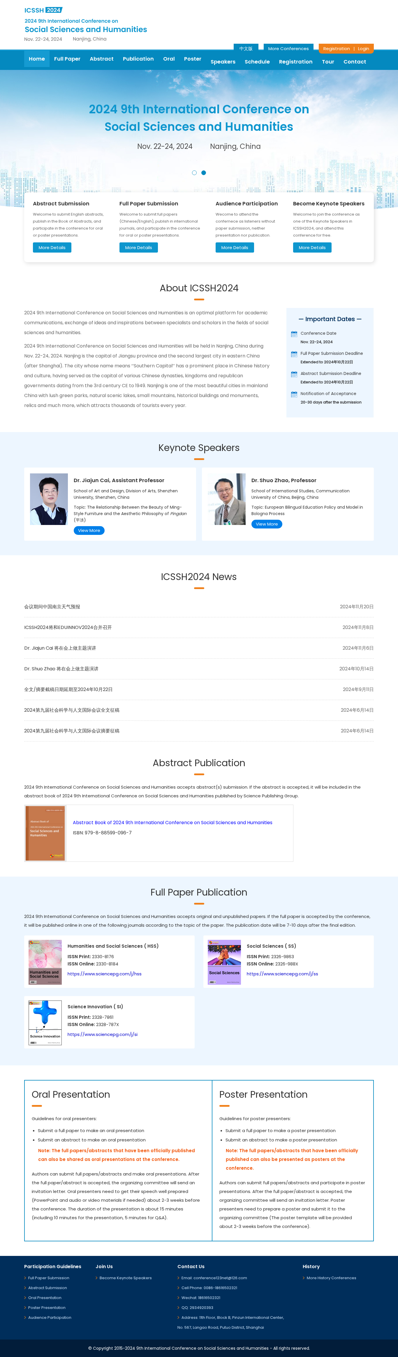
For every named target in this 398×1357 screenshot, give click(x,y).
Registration (336, 48)
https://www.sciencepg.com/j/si (103, 1034)
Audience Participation (49, 1317)
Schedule (257, 61)
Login (363, 48)
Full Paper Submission (48, 1278)
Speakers (223, 61)
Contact (355, 61)
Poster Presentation (47, 1307)
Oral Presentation (44, 1297)
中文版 (246, 48)
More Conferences (288, 48)
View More (89, 530)
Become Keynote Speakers (126, 1278)
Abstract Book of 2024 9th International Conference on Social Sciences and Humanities (172, 822)
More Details (52, 247)
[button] (194, 172)
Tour (328, 61)
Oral (169, 58)
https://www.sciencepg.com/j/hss (105, 974)
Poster (192, 58)
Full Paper (67, 58)
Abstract (102, 58)
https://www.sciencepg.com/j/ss (282, 974)
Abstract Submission (47, 1288)
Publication (138, 58)
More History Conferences (331, 1278)
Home (37, 58)
